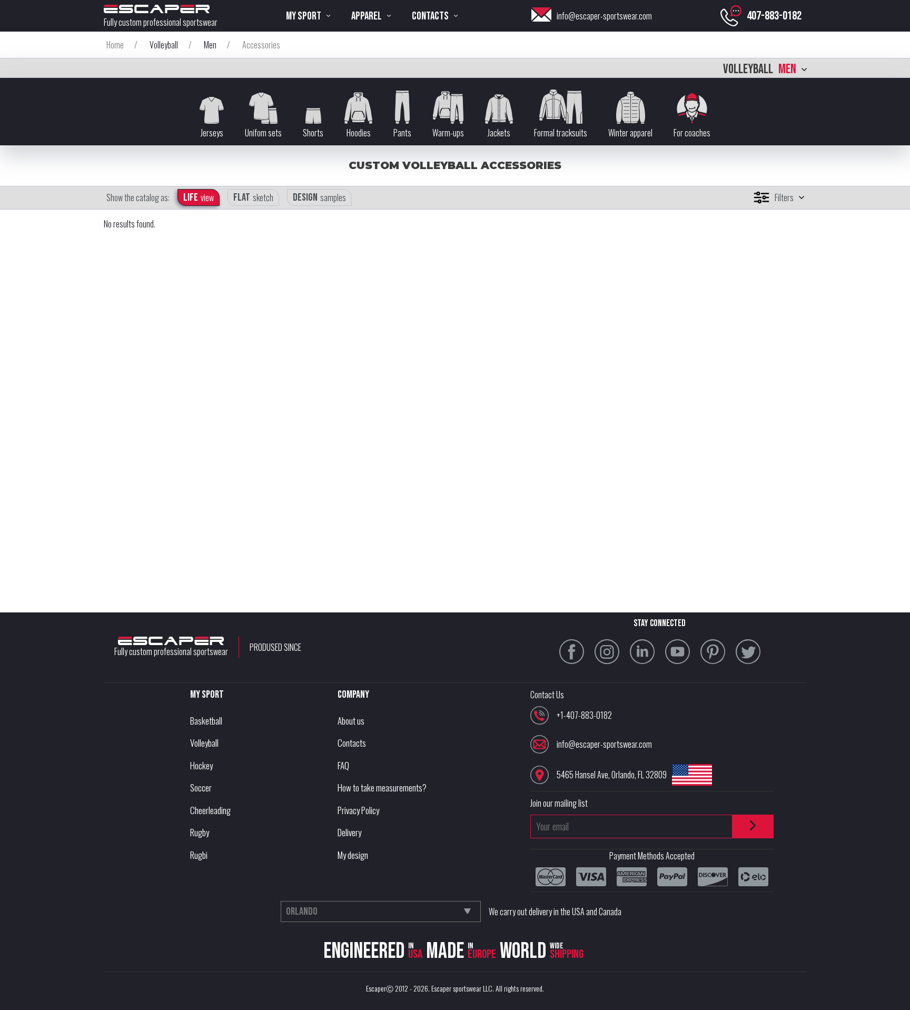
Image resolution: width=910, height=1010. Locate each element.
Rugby (199, 832)
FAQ (343, 765)
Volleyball (204, 742)
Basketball (206, 720)
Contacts (352, 742)
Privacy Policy (358, 810)
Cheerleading (210, 810)
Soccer (201, 787)
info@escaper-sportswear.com (604, 15)
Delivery (349, 832)
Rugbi (198, 855)
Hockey (201, 765)
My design (353, 855)
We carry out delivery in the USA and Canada (555, 911)
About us (351, 720)
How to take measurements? (382, 787)
